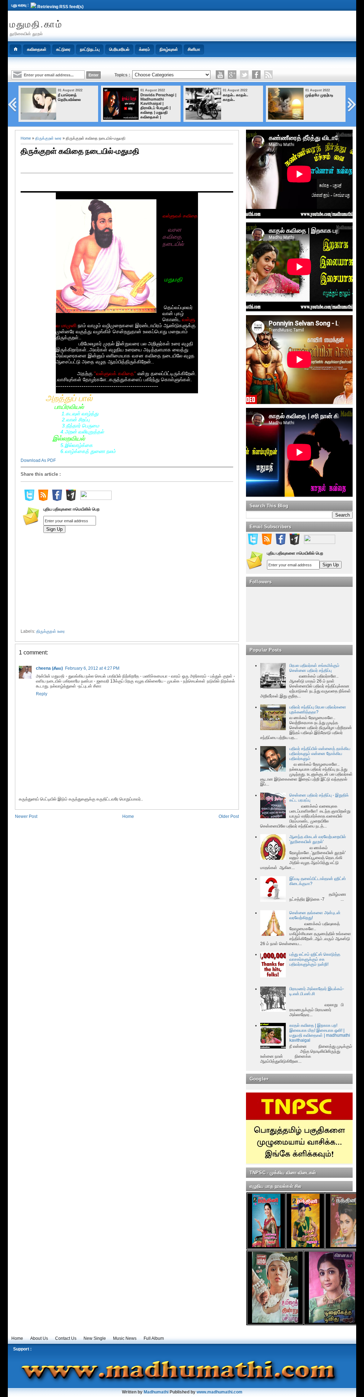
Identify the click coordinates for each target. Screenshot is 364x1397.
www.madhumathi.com (219, 1392)
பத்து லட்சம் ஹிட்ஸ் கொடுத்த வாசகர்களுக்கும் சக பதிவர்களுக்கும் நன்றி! (314, 959)
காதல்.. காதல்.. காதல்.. (235, 97)
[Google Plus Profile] (232, 74)
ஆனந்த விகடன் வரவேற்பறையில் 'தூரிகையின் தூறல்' (317, 839)
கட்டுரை (63, 49)
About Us (39, 1338)
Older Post (229, 816)
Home (26, 138)
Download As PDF (38, 460)
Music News (124, 1338)
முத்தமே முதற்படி (319, 95)
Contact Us (65, 1338)
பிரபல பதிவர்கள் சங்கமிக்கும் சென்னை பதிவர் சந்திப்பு (314, 668)
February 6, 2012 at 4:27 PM (92, 668)
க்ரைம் (144, 49)
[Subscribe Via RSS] (43, 499)
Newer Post (26, 816)
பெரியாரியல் (119, 49)
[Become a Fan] (256, 74)
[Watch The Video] (220, 74)
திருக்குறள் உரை (48, 138)
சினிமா (194, 49)
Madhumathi (156, 1392)
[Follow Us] (244, 74)
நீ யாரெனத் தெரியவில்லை (69, 97)
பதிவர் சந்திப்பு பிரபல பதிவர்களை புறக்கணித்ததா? (317, 709)
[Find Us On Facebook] (57, 499)
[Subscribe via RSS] (268, 74)
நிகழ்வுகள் (169, 49)
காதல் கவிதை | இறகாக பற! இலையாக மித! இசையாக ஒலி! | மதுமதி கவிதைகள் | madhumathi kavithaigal (319, 1033)
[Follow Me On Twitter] (29, 499)
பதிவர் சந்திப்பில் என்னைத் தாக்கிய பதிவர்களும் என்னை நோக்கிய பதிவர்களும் (319, 753)
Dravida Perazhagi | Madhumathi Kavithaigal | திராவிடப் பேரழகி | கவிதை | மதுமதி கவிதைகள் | (158, 106)
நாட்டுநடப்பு (90, 49)
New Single (95, 1338)
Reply (41, 693)
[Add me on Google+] (70, 499)
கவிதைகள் (37, 49)
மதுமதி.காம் (36, 24)
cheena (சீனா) (49, 668)
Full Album (154, 1338)
